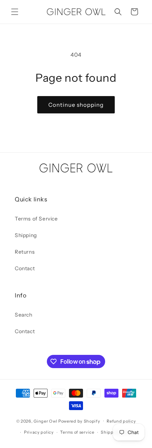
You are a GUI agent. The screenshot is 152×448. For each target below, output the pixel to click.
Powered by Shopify (79, 420)
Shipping (26, 235)
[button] (15, 12)
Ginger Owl (45, 420)
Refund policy (121, 421)
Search (23, 314)
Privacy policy (39, 432)
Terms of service (77, 432)
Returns (25, 251)
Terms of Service (36, 218)
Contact (25, 268)
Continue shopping (76, 104)
